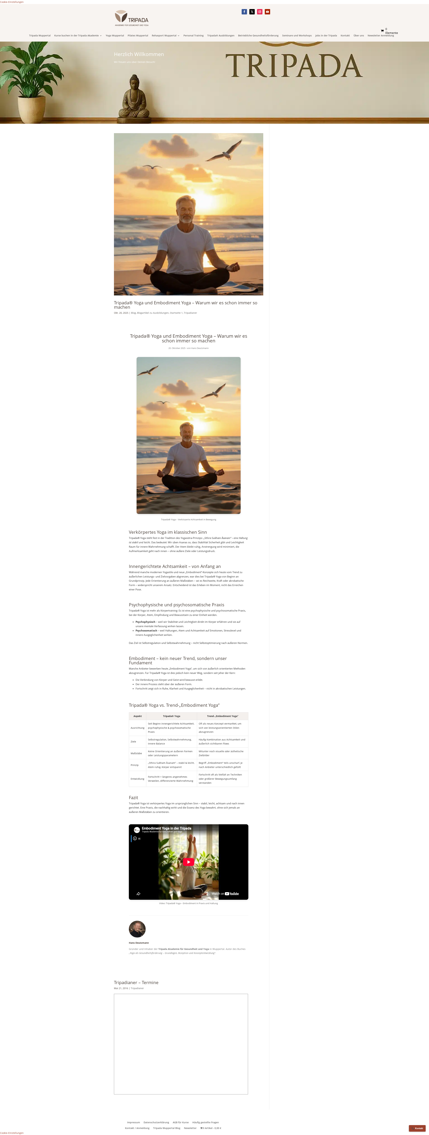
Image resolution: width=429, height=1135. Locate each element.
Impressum (133, 1122)
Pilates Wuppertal (138, 35)
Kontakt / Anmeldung (137, 1128)
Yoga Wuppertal (115, 35)
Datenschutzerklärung (156, 1122)
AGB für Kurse (181, 1122)
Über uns (359, 35)
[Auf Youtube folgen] (267, 11)
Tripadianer (190, 312)
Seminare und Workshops (297, 35)
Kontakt (345, 35)
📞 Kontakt (417, 1128)
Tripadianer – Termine (136, 982)
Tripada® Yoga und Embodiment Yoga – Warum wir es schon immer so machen (185, 305)
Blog (133, 312)
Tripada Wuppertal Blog (166, 1128)
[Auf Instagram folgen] (259, 11)
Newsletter (190, 1128)
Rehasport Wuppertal (164, 35)
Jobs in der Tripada (326, 35)
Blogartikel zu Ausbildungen (153, 312)
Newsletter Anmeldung (381, 35)
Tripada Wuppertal (40, 35)
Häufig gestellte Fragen (205, 1122)
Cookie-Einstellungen (12, 2)
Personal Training (193, 35)
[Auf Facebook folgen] (244, 11)
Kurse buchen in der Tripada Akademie (76, 35)
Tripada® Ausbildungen (220, 35)
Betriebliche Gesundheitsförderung (258, 35)
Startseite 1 (176, 312)
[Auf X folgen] (252, 11)
